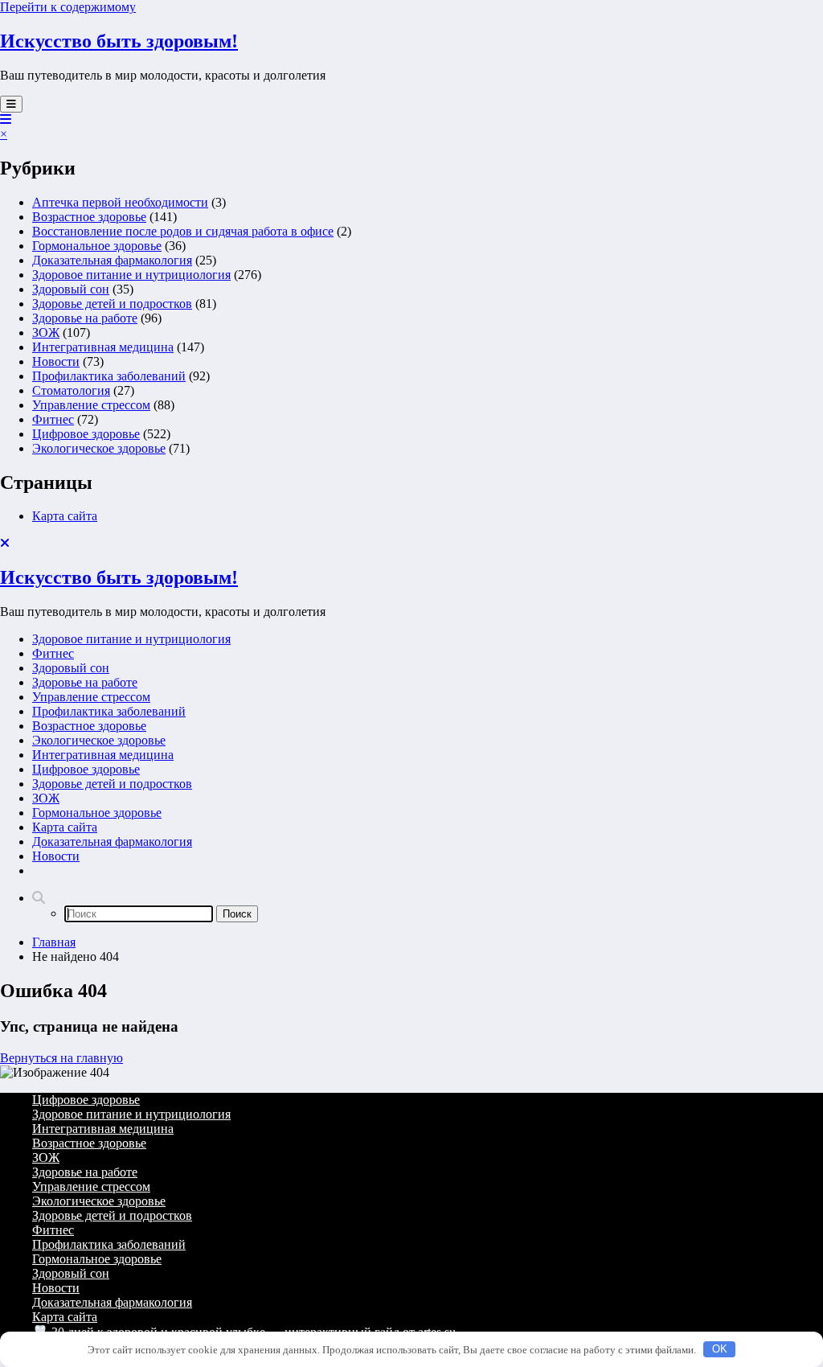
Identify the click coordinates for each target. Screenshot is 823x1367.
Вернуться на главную (61, 1058)
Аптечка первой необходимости (120, 202)
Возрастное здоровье (89, 217)
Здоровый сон (70, 289)
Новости (56, 361)
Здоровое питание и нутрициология (131, 274)
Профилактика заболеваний (109, 376)
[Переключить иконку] (5, 119)
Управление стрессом (91, 405)
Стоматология (71, 390)
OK (719, 1349)
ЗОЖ (45, 332)
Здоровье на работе (84, 318)
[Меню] (11, 104)
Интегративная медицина (103, 347)
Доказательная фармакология (112, 260)
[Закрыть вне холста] (5, 543)
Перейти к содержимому (68, 7)
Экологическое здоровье (99, 448)
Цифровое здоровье (86, 434)
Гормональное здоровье (97, 245)
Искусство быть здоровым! (119, 41)
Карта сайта (64, 516)
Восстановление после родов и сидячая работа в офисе (183, 231)
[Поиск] (38, 898)
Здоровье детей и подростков (112, 303)
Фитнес (53, 419)
